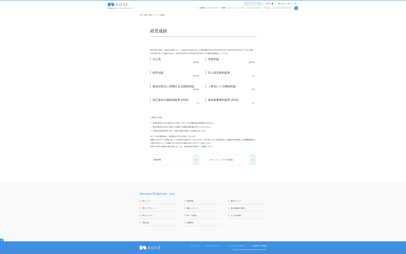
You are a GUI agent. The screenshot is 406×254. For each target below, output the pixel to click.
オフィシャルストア (251, 3)
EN (295, 3)
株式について (236, 201)
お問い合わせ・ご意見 (284, 3)
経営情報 (190, 201)
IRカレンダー (147, 215)
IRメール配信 (192, 215)
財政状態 (157, 160)
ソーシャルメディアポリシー (236, 246)
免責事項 (190, 223)
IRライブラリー (148, 208)
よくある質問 (236, 215)
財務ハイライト (153, 15)
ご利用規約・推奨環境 (259, 246)
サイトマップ (195, 246)
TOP (141, 15)
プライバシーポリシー (213, 246)
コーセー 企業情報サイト (122, 4)
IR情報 (145, 15)
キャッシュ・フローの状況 (221, 160)
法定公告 (145, 223)
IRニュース (146, 201)
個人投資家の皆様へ (238, 208)
